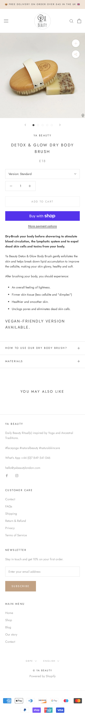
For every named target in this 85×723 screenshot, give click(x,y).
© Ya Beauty (42, 670)
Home (9, 613)
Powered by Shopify (42, 676)
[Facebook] (6, 475)
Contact (10, 499)
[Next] (60, 125)
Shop (8, 620)
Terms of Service (16, 535)
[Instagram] (16, 475)
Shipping (11, 513)
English (49, 661)
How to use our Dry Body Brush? (36, 348)
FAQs (8, 506)
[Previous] (25, 125)
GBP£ (29, 661)
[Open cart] (79, 21)
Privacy (10, 528)
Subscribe (21, 586)
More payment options (42, 226)
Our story (11, 634)
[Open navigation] (6, 21)
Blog (8, 627)
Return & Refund (15, 521)
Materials (14, 361)
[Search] (71, 21)
